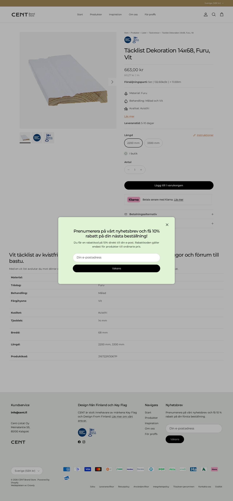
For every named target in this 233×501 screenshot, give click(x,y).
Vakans (116, 268)
